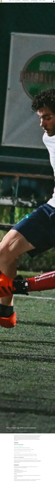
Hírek (9, 430)
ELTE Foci (8, 429)
